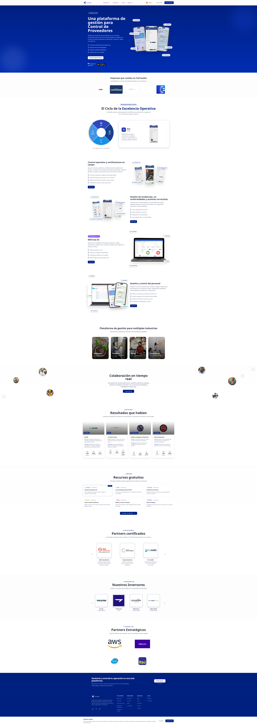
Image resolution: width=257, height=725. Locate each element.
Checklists (139, 703)
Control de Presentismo (119, 706)
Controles (119, 701)
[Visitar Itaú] (142, 661)
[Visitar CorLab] (114, 661)
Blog (138, 698)
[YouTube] (96, 709)
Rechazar (161, 720)
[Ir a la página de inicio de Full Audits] (87, 2)
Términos (149, 698)
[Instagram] (100, 709)
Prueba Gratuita (169, 2)
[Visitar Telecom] (142, 644)
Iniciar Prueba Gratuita (95, 57)
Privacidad (149, 701)
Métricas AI (119, 698)
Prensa (138, 705)
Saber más (91, 187)
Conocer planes (128, 391)
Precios (123, 2)
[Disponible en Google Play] (101, 64)
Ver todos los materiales (127, 513)
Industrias (115, 2)
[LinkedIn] (93, 709)
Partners (139, 708)
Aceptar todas (169, 720)
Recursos (130, 2)
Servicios (129, 701)
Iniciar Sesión (159, 2)
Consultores (129, 705)
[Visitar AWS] (114, 644)
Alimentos (129, 698)
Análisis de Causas (119, 710)
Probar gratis (159, 681)
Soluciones (106, 2)
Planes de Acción (120, 703)
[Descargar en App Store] (92, 64)
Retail (128, 703)
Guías (138, 701)
